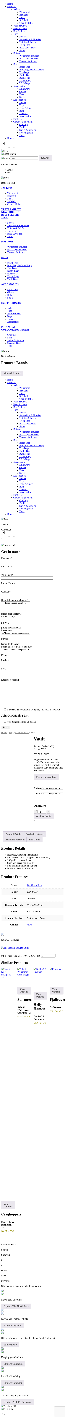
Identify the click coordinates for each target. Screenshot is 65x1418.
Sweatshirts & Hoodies (30, 39)
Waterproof (24, 12)
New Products (20, 28)
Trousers (23, 113)
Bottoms (17, 53)
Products (11, 6)
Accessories (19, 86)
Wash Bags (24, 83)
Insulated (23, 14)
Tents (21, 135)
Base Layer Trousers (29, 58)
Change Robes (26, 23)
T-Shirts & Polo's (15, 228)
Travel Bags (25, 80)
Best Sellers (18, 31)
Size (38, 793)
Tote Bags (24, 72)
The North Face (34, 885)
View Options (8, 1205)
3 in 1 (22, 17)
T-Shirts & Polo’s (27, 42)
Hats (21, 94)
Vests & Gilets (20, 25)
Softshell (23, 20)
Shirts (22, 50)
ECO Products (22, 732)
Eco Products (19, 99)
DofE (22, 127)
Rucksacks (24, 78)
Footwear (17, 119)
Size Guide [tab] (34, 839)
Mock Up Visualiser (46, 777)
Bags (15, 64)
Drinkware (24, 88)
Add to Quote (43, 816)
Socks (22, 97)
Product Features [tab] (34, 834)
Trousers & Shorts (28, 61)
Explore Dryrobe (12, 1325)
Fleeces (22, 36)
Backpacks (24, 67)
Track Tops (24, 45)
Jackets (16, 9)
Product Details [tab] (13, 834)
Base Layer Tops (27, 47)
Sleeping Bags (26, 132)
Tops (15, 34)
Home (10, 3)
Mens (29, 924)
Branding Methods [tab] (15, 839)
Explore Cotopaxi (13, 1383)
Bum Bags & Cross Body (31, 69)
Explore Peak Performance (17, 1402)
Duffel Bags (25, 75)
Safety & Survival (27, 130)
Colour (37, 788)
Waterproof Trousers (29, 56)
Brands (10, 138)
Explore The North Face (16, 1306)
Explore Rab (10, 1344)
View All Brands (12, 373)
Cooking (23, 124)
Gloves (22, 91)
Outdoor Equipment (22, 121)
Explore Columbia (13, 1364)
